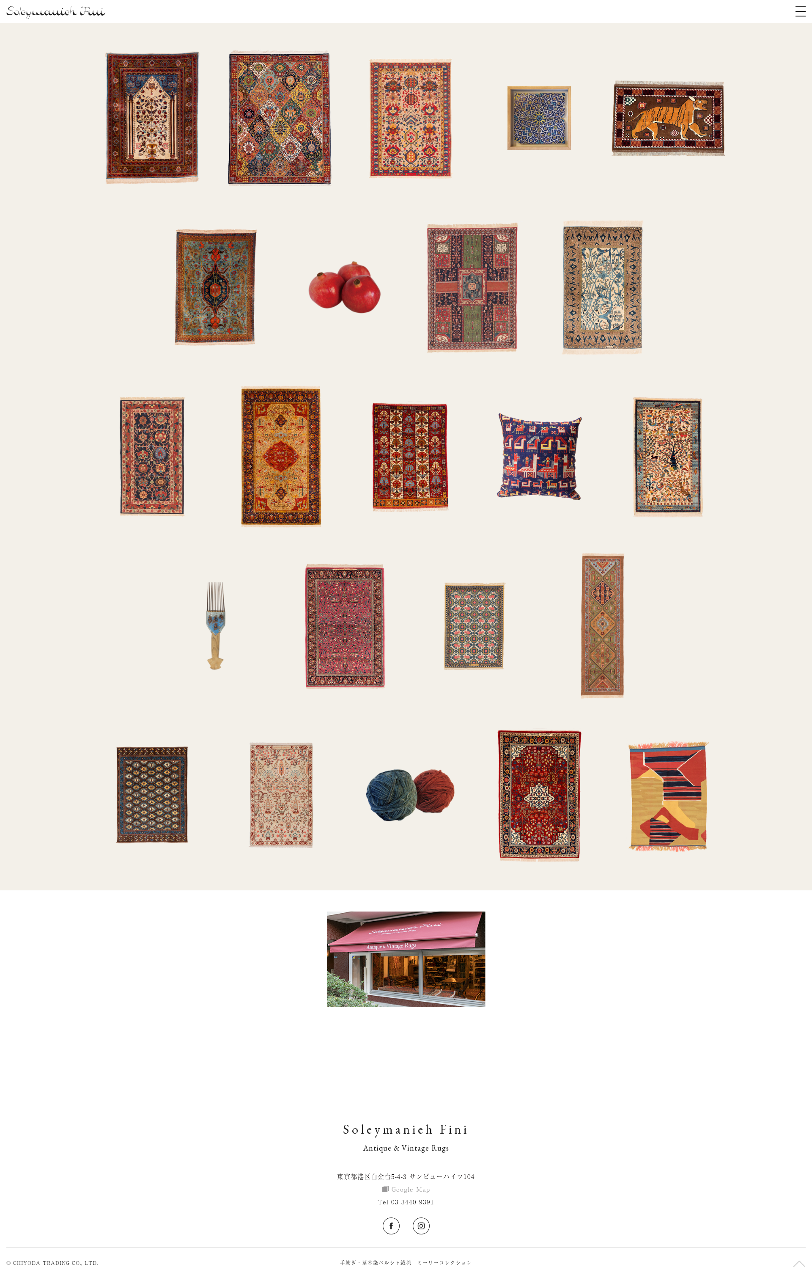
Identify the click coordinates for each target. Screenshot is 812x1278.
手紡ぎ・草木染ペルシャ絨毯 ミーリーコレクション (406, 1263)
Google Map (411, 1189)
